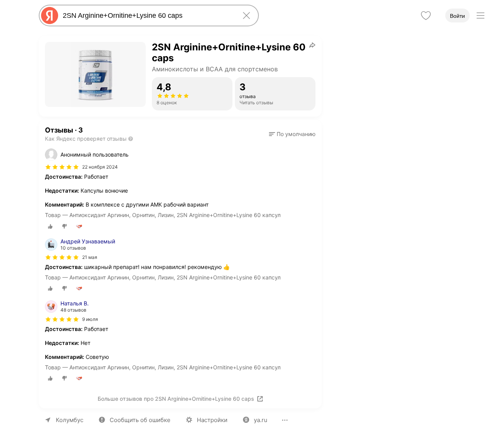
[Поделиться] (312, 45)
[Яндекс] (49, 15)
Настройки (212, 420)
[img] (62, 167)
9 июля (90, 319)
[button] (292, 134)
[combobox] (147, 15)
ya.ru (260, 420)
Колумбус (69, 420)
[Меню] (480, 15)
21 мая (89, 257)
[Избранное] (425, 15)
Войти (457, 16)
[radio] (50, 226)
